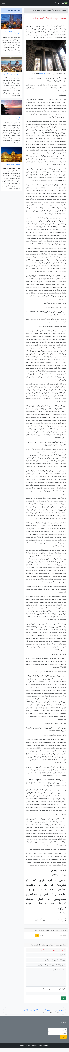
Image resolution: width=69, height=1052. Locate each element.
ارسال (63, 998)
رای (37, 935)
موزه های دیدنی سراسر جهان (13, 164)
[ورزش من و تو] (61, 3)
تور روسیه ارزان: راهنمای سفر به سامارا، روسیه (12, 33)
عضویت (63, 1037)
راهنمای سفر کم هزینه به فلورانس (12, 74)
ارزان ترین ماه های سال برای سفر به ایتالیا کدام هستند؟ (12, 118)
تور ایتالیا (42, 73)
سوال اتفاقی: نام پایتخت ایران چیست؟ (54, 989)
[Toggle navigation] (3, 3)
